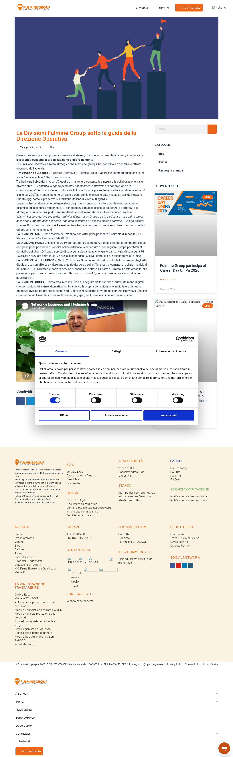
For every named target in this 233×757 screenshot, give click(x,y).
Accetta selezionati (116, 415)
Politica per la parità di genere (33, 632)
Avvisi (162, 162)
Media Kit (21, 572)
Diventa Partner (180, 545)
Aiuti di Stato (210, 664)
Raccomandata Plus (79, 475)
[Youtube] (178, 565)
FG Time (175, 475)
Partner (19, 549)
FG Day (175, 479)
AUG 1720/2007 (76, 534)
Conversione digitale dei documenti (89, 507)
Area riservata (190, 7)
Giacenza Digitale (77, 500)
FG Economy (178, 468)
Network (164, 8)
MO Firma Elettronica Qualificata (35, 568)
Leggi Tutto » (167, 279)
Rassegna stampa (170, 170)
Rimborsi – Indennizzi (28, 561)
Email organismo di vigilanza (33, 629)
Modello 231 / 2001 (26, 598)
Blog (52, 147)
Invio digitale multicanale (82, 511)
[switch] (96, 400)
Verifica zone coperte (80, 601)
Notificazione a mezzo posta (188, 496)
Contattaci (142, 8)
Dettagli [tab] (117, 351)
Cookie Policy (193, 664)
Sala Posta (73, 483)
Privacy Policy (175, 664)
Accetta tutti (169, 415)
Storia (18, 534)
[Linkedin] (184, 565)
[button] (20, 401)
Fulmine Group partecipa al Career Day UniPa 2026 (183, 267)
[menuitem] (219, 7)
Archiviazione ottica (78, 515)
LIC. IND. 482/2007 (78, 538)
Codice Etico (23, 594)
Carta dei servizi (24, 557)
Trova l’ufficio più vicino (184, 538)
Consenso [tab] (61, 351)
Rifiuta (64, 415)
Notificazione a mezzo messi (188, 500)
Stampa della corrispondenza (136, 492)
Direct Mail (73, 479)
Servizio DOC (74, 471)
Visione (19, 541)
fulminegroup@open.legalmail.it (146, 664)
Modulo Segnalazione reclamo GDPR (38, 610)
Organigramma (24, 538)
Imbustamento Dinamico (134, 496)
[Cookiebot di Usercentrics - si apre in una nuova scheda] (178, 339)
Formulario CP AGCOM (133, 541)
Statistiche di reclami (28, 564)
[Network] (157, 7)
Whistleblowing (24, 644)
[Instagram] (190, 565)
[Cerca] (212, 129)
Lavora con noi (179, 541)
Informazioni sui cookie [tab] (171, 351)
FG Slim (175, 472)
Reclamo (124, 538)
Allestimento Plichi (130, 500)
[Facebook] (172, 565)
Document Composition (81, 504)
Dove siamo (177, 534)
